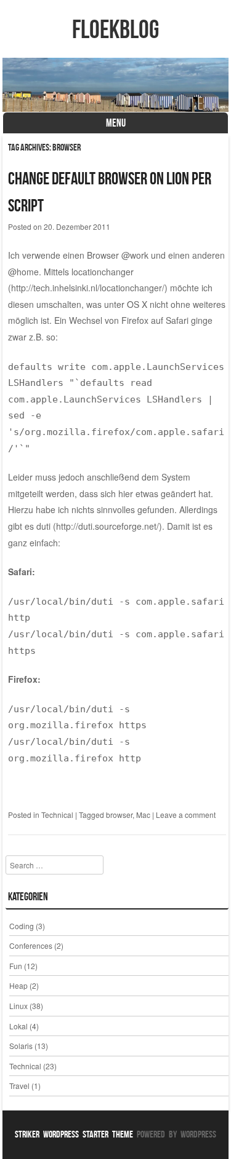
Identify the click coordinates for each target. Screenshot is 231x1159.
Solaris (21, 1045)
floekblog (115, 29)
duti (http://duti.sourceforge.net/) (99, 526)
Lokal (18, 1026)
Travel (19, 1085)
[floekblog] (115, 85)
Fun (15, 966)
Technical (57, 814)
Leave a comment (186, 814)
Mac (143, 814)
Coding (21, 926)
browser (119, 814)
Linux (18, 1005)
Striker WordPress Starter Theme (74, 1134)
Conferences (30, 945)
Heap (18, 985)
